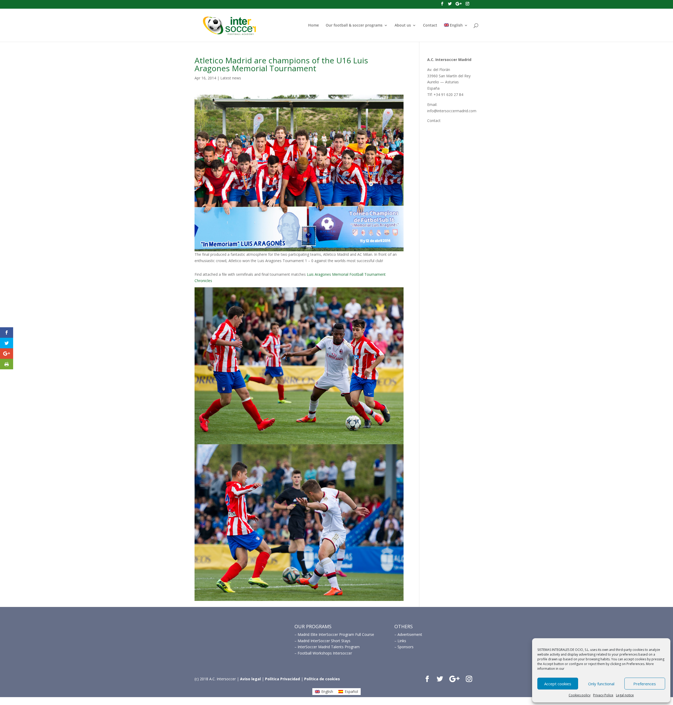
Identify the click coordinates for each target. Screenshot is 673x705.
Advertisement (409, 634)
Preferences (644, 683)
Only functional (601, 683)
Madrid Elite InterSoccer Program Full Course (336, 634)
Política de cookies (322, 678)
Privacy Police (603, 695)
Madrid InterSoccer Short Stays (324, 640)
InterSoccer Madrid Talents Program (329, 646)
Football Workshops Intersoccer (325, 653)
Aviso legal (250, 678)
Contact (430, 25)
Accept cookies (557, 683)
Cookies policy (579, 695)
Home (313, 25)
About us (403, 25)
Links (401, 640)
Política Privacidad (282, 678)
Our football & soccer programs (354, 25)
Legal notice (625, 695)
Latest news (230, 77)
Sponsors (405, 646)
